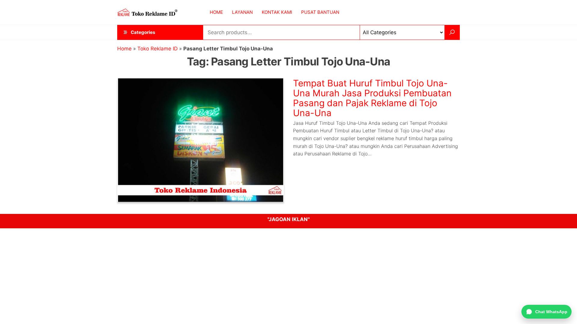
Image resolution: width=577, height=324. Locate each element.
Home (124, 49)
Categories (143, 32)
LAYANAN (242, 12)
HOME (216, 12)
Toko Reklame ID (157, 49)
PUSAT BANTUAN (320, 12)
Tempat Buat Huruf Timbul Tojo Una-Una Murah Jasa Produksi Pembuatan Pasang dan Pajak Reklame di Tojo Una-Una (372, 98)
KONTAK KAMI (277, 12)
